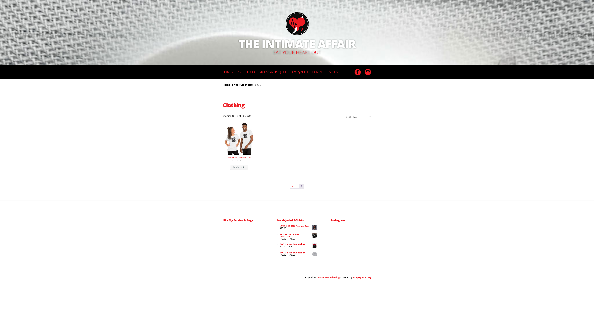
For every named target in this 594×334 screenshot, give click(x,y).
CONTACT (318, 72)
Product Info (239, 167)
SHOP (333, 72)
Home (226, 84)
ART (240, 72)
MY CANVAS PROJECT (272, 72)
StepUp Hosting (362, 277)
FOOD (251, 72)
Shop (235, 84)
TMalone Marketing (328, 277)
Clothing (246, 84)
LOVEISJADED (299, 72)
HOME (228, 72)
